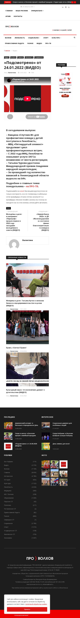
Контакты (18, 16)
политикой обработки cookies (36, 604)
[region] (27, 604)
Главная (9, 11)
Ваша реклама (22, 11)
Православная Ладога (14, 43)
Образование (9, 498)
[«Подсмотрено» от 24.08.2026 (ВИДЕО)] (8, 447)
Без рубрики (8, 462)
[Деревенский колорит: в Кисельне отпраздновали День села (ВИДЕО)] (8, 426)
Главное (20, 57)
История (7, 480)
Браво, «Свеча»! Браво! (16, 348)
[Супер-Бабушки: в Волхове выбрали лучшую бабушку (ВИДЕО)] (46, 436)
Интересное (8, 476)
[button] (72, 2)
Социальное (33, 38)
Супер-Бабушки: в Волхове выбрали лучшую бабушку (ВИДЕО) (63, 435)
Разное (30, 43)
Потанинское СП (10, 509)
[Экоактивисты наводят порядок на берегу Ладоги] (55, 476)
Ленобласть (20, 38)
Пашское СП (8, 502)
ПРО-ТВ (48, 43)
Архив (8, 16)
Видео (39, 43)
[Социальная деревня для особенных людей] (46, 426)
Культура (56, 38)
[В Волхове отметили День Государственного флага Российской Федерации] (55, 485)
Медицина (7, 491)
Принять (27, 609)
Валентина (12, 73)
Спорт (45, 38)
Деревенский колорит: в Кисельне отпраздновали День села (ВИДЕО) (26, 425)
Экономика (8, 538)
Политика (7, 505)
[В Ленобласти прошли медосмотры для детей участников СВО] (63, 476)
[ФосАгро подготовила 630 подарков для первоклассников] (46, 476)
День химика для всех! (61, 444)
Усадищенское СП (10, 531)
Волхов (8, 38)
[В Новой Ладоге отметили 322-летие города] (46, 485)
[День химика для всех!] (46, 447)
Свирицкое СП (9, 520)
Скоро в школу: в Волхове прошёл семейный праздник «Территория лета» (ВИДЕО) (43, 2)
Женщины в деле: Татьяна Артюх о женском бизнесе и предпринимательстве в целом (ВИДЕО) (25, 303)
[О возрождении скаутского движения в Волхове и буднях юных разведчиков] (63, 485)
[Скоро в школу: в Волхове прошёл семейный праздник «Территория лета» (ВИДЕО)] (8, 436)
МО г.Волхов (8, 494)
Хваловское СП (9, 534)
